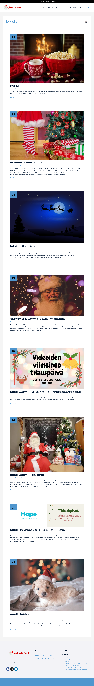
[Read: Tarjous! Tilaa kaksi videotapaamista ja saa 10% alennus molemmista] (47, 295)
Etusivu (37, 655)
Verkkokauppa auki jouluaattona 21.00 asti (27, 163)
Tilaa (53, 658)
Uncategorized (14, 321)
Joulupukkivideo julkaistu (20, 614)
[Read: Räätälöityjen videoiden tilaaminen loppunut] (47, 217)
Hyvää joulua (15, 86)
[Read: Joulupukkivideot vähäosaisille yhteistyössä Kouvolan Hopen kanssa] (47, 515)
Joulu (11, 88)
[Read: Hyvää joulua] (47, 58)
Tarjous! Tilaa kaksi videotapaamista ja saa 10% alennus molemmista (37, 319)
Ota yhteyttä (45, 658)
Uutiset (50, 655)
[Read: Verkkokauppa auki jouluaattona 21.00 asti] (47, 135)
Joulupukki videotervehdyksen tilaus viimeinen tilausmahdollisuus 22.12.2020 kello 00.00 (45, 392)
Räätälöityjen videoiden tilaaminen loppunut (28, 246)
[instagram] (89, 7)
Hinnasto (37, 658)
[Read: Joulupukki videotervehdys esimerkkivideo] (47, 444)
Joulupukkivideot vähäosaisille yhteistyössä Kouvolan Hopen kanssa (37, 530)
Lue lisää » (13, 97)
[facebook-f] (87, 7)
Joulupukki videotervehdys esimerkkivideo (27, 475)
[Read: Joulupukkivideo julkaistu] (47, 585)
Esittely (43, 655)
